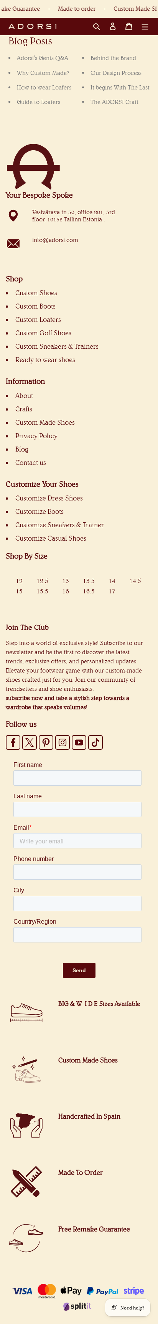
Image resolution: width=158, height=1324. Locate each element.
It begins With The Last (120, 87)
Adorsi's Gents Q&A (42, 58)
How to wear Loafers (44, 87)
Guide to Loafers (38, 102)
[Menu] (145, 26)
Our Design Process (116, 72)
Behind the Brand (113, 58)
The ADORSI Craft (114, 102)
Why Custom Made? (43, 72)
